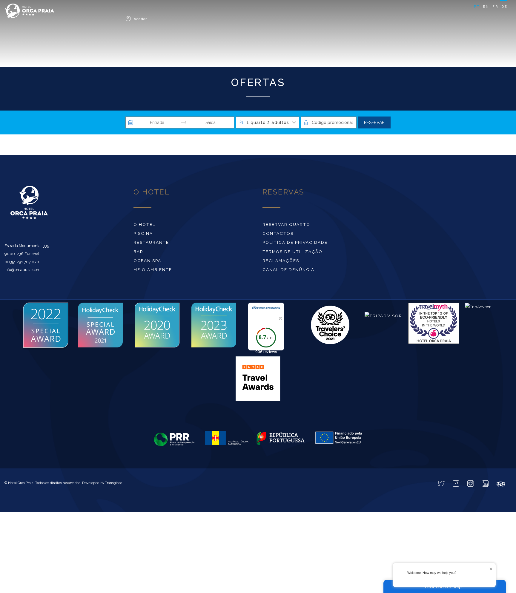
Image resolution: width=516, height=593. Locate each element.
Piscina (143, 234)
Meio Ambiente (152, 271)
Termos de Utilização (292, 253)
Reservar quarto (286, 225)
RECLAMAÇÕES (280, 262)
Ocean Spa (147, 262)
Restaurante (151, 243)
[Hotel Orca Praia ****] (59, 12)
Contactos (278, 234)
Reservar (374, 124)
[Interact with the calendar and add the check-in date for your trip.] (130, 124)
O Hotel (144, 225)
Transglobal (114, 484)
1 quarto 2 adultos (268, 124)
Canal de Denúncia (288, 271)
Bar (138, 253)
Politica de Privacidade (295, 243)
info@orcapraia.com (22, 271)
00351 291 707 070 (21, 263)
